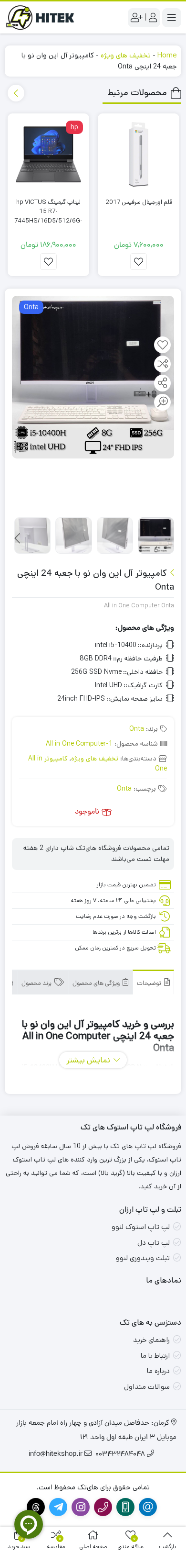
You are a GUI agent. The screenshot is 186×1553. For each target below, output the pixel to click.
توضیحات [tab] (150, 983)
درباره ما (158, 1371)
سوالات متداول (147, 1387)
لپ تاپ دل (153, 1243)
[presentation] (16, 93)
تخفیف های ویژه (126, 55)
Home (166, 55)
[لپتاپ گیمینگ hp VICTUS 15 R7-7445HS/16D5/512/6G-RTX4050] (48, 154)
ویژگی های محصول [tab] (96, 983)
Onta (136, 729)
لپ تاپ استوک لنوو (141, 1227)
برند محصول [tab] (37, 983)
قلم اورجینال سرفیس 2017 (138, 202)
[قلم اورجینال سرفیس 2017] (139, 154)
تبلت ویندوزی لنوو (143, 1258)
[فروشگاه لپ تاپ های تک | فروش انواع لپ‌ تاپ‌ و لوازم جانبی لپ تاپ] (43, 17)
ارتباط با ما (155, 1356)
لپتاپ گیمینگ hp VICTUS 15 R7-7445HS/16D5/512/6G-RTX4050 (48, 216)
